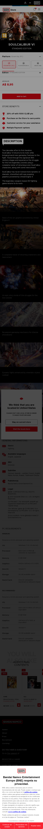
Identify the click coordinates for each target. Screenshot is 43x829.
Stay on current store (21, 422)
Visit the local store (21, 429)
